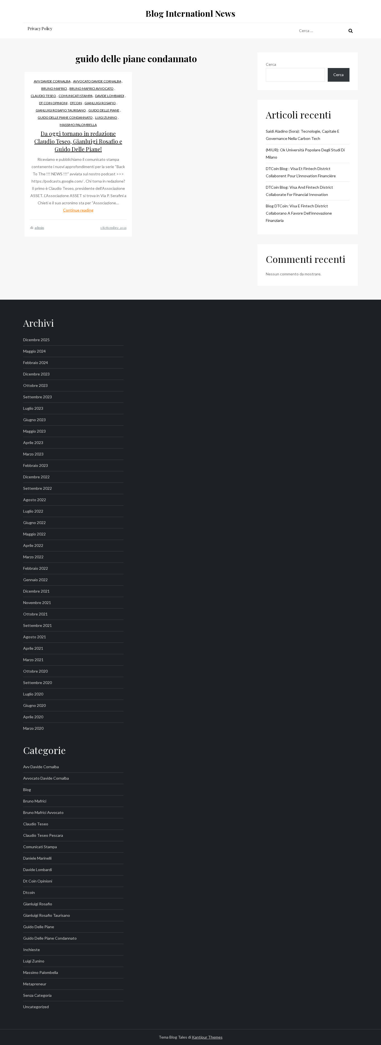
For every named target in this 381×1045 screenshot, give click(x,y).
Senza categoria (37, 995)
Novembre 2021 (37, 602)
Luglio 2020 (33, 694)
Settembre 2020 (37, 682)
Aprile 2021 (33, 648)
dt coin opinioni (53, 103)
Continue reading (78, 210)
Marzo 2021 (33, 659)
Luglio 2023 (33, 408)
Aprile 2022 (33, 545)
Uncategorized (36, 1006)
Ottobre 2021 (35, 614)
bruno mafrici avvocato (91, 88)
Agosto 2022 (34, 499)
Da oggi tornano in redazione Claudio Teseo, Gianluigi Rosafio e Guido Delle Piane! (78, 141)
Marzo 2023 (33, 454)
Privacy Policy (40, 28)
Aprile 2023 (33, 442)
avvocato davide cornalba (97, 81)
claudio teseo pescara (43, 835)
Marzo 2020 (33, 728)
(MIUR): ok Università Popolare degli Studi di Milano (305, 153)
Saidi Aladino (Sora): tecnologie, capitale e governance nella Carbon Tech (302, 135)
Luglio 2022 (33, 511)
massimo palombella (78, 125)
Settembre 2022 (37, 488)
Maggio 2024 (34, 351)
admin (39, 227)
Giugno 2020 (34, 705)
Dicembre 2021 (36, 591)
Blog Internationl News (190, 13)
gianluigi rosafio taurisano (61, 110)
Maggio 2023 (34, 431)
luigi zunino (106, 117)
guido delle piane (103, 110)
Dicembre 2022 (36, 476)
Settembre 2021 (37, 625)
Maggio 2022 (34, 534)
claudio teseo (43, 96)
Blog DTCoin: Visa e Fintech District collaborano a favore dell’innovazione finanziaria (299, 213)
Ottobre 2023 (35, 385)
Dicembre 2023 (36, 374)
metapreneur (34, 983)
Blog (27, 789)
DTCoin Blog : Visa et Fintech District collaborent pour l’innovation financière (301, 172)
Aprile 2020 (33, 716)
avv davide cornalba (52, 81)
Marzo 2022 (33, 556)
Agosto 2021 (34, 636)
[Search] (350, 30)
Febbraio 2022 (35, 568)
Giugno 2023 (34, 419)
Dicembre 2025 (36, 339)
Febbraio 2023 (35, 465)
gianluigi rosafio (100, 103)
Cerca (271, 64)
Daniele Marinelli (37, 858)
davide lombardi (109, 96)
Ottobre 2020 (35, 671)
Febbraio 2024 (35, 362)
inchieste (31, 949)
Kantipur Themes (207, 1037)
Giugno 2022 (34, 522)
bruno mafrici (54, 88)
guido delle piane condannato (65, 117)
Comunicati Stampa (76, 96)
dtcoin (76, 103)
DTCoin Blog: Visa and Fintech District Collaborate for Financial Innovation (299, 191)
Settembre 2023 (37, 396)
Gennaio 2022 (35, 579)
